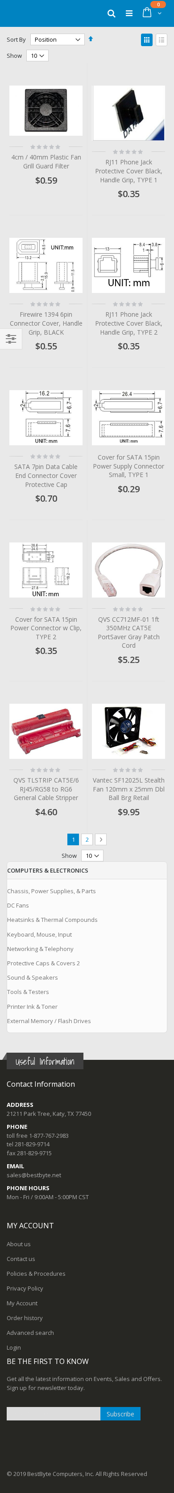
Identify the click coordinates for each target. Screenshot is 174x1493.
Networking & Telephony (40, 949)
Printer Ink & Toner (32, 1007)
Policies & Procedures (36, 1273)
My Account (22, 1303)
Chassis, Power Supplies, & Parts (51, 891)
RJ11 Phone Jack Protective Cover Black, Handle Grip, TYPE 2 (128, 323)
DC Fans (18, 905)
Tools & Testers (28, 992)
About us (19, 1244)
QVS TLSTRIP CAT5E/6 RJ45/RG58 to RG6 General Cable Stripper (46, 789)
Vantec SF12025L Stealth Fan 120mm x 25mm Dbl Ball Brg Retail (129, 789)
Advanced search (30, 1333)
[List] (161, 40)
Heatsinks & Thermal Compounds (52, 920)
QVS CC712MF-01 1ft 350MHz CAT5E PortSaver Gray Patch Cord (129, 632)
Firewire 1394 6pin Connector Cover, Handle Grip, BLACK (46, 323)
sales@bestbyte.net (34, 1175)
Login (14, 1347)
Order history (25, 1318)
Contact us (21, 1259)
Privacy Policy (25, 1288)
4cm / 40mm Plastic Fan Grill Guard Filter (46, 161)
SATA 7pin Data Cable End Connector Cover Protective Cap (46, 475)
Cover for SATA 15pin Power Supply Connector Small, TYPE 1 (128, 466)
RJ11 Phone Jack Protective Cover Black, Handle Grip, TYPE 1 (128, 171)
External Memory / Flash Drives (49, 1021)
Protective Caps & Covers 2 (43, 963)
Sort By (16, 39)
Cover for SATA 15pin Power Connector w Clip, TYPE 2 (46, 628)
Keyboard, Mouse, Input (39, 934)
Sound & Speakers (32, 977)
